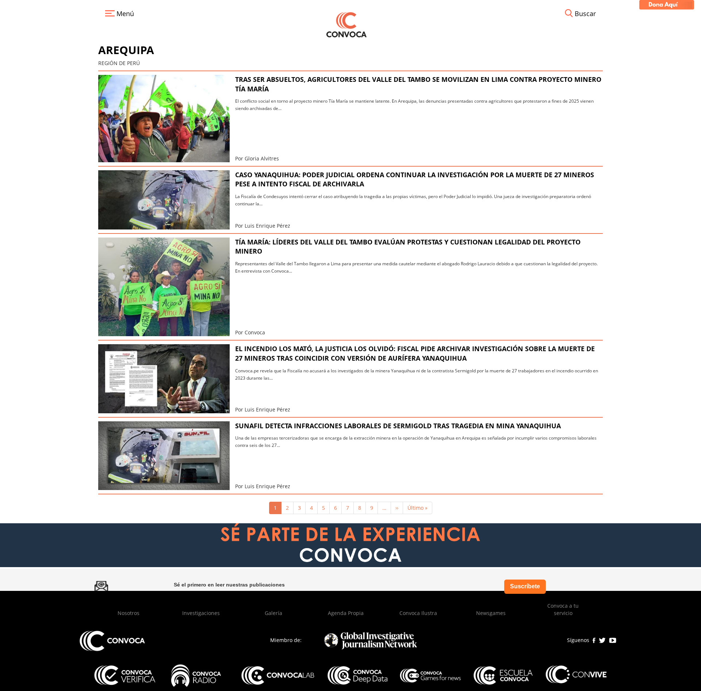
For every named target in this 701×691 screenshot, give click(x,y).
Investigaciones (201, 613)
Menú (124, 13)
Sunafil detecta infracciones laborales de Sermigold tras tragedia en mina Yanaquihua (398, 425)
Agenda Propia (346, 613)
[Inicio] (346, 24)
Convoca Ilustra (418, 613)
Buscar (585, 13)
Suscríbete (525, 586)
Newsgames (491, 613)
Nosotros (128, 613)
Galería (273, 613)
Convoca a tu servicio (563, 609)
